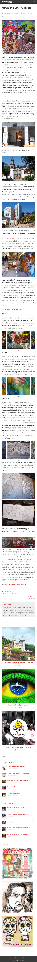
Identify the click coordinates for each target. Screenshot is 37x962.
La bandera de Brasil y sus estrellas (18, 705)
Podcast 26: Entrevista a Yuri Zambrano (18, 834)
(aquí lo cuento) (10, 613)
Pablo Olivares (7, 13)
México (14, 584)
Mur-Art (18, 584)
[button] (18, 340)
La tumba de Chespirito (13, 793)
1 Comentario (14, 768)
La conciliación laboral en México (16, 766)
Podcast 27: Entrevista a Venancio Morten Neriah (20, 821)
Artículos (28, 13)
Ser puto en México (12, 787)
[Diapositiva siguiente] (34, 340)
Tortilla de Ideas (23, 615)
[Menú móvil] (34, 2)
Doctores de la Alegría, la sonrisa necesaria (18, 747)
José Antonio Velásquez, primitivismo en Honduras (18, 663)
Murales (22, 584)
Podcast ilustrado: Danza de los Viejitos (18, 814)
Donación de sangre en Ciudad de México (18, 773)
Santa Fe (27, 584)
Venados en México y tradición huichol (17, 780)
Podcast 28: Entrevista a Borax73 (16, 807)
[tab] (17, 350)
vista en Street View (14, 369)
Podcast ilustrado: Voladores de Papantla (18, 828)
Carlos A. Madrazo (8, 584)
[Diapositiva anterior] (3, 340)
